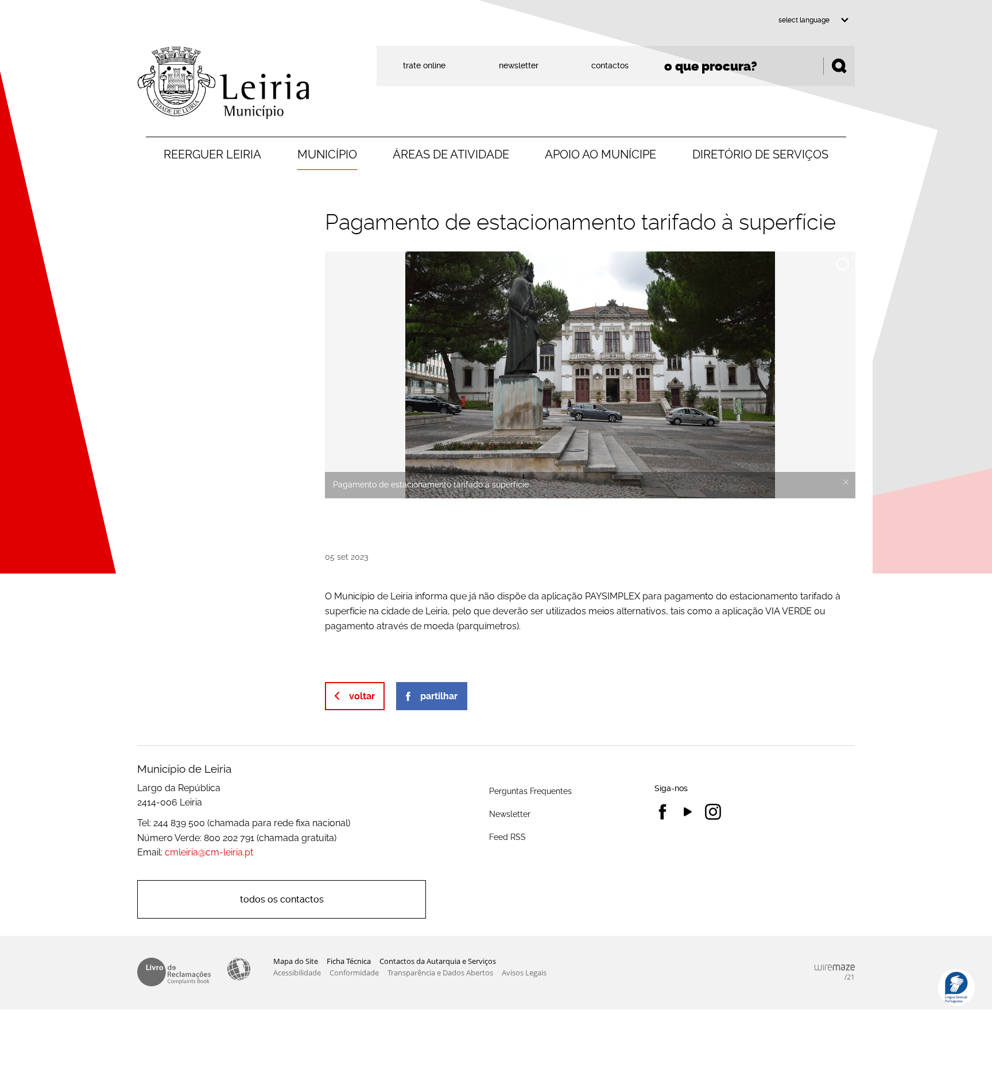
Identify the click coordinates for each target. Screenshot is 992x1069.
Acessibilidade (238, 969)
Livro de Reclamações (174, 972)
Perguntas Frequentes (530, 791)
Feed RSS (507, 837)
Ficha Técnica (349, 961)
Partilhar (439, 696)
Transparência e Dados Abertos (440, 972)
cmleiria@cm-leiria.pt (209, 852)
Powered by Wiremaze (835, 972)
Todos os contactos (282, 899)
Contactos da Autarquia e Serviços (437, 961)
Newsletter (509, 814)
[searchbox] (755, 66)
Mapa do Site (295, 961)
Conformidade (354, 972)
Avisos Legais (524, 972)
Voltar (362, 696)
